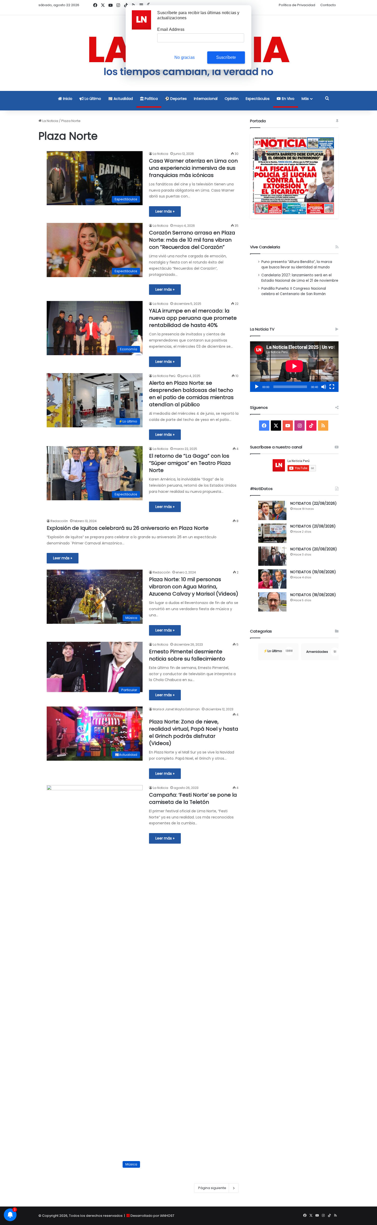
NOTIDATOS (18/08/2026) (313, 594)
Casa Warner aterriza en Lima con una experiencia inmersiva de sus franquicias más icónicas (193, 168)
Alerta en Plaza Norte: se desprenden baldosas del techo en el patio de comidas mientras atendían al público (191, 393)
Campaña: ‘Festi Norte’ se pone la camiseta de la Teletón (193, 798)
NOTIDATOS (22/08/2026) (313, 503)
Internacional (205, 98)
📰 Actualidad (120, 98)
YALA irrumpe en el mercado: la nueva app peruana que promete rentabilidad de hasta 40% (193, 318)
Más (305, 98)
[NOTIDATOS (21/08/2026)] (272, 533)
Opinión (232, 98)
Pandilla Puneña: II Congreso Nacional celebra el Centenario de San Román (293, 291)
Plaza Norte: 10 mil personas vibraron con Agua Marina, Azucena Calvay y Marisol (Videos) (193, 586)
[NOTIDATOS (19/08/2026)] (272, 579)
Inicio (67, 98)
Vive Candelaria (265, 247)
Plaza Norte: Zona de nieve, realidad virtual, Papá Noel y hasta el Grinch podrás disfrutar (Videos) (193, 732)
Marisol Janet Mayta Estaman (176, 709)
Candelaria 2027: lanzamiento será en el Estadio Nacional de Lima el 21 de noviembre (299, 278)
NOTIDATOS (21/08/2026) (313, 526)
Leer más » (164, 211)
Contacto (328, 5)
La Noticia (50, 120)
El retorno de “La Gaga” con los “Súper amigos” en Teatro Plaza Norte (190, 463)
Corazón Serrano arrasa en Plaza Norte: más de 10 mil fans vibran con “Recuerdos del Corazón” (192, 240)
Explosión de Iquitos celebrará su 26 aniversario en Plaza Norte (128, 528)
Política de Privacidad (297, 5)
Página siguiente (212, 1187)
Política (151, 98)
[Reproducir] (256, 386)
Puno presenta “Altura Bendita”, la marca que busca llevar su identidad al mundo (296, 264)
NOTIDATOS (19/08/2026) (313, 571)
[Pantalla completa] (331, 386)
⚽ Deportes (176, 98)
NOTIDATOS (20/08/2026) (313, 549)
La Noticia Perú (164, 376)
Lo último (92, 98)
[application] (294, 366)
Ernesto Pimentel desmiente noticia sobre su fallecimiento (187, 655)
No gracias (184, 57)
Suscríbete (226, 57)
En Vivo (287, 98)
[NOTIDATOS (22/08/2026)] (272, 510)
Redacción (59, 521)
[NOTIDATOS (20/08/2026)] (272, 556)
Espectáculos (258, 98)
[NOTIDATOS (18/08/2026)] (272, 601)
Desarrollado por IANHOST (152, 1215)
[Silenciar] (323, 386)
